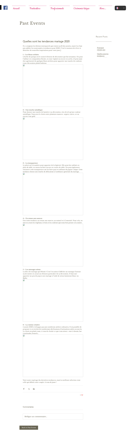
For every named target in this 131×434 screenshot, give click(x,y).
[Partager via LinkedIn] (34, 389)
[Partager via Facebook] (24, 389)
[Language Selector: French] (120, 8)
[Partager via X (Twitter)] (29, 389)
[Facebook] (5, 8)
